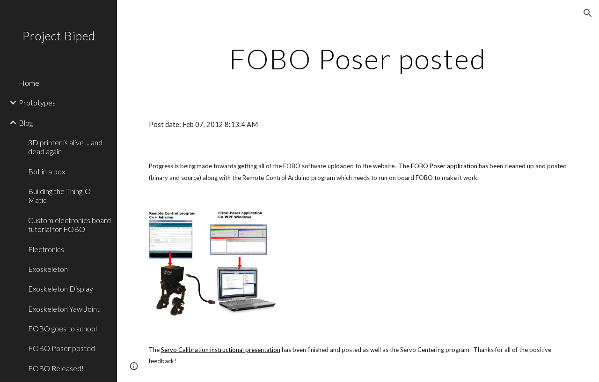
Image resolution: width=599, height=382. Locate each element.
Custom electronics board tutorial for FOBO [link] (69, 224)
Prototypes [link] (37, 102)
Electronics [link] (46, 249)
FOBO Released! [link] (56, 368)
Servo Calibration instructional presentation (220, 349)
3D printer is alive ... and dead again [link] (65, 147)
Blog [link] (26, 122)
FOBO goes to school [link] (62, 328)
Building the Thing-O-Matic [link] (60, 195)
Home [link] (29, 82)
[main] (358, 58)
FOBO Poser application (444, 166)
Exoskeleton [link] (48, 268)
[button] (588, 13)
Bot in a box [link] (46, 171)
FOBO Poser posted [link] (61, 348)
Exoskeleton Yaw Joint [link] (64, 308)
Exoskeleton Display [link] (60, 288)
